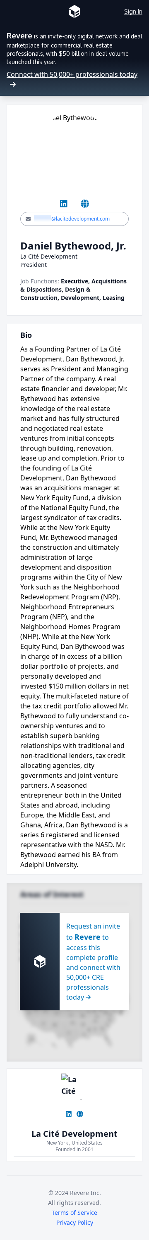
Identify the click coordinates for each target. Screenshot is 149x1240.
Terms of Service (74, 1212)
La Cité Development (74, 1133)
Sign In (133, 11)
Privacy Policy (74, 1222)
